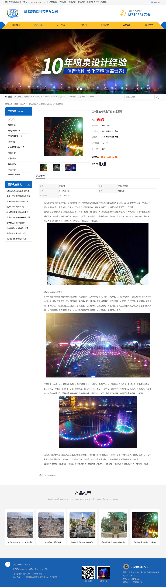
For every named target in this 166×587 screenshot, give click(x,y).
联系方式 (149, 25)
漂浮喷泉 (12, 142)
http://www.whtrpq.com (47, 475)
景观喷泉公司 (14, 131)
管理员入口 (44, 577)
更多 (29, 185)
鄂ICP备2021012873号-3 (39, 569)
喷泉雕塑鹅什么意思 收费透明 (82, 542)
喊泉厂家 (12, 125)
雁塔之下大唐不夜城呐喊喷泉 (18, 196)
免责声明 (35, 577)
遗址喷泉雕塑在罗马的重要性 (18, 217)
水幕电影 (12, 153)
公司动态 (105, 25)
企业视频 (60, 25)
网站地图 (53, 577)
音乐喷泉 (12, 164)
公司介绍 (83, 25)
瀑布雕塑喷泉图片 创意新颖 (51, 542)
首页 (16, 104)
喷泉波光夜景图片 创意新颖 (113, 542)
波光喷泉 (33, 104)
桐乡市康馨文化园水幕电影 (17, 212)
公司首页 (16, 25)
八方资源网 (27, 577)
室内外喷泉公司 (15, 136)
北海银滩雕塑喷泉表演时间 (17, 202)
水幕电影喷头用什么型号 (16, 233)
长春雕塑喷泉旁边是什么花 (17, 228)
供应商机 (38, 25)
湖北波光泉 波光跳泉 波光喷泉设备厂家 (18, 191)
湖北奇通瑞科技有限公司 (22, 574)
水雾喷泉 (12, 170)
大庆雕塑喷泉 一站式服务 (20, 542)
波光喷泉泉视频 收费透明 (144, 542)
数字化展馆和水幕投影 (15, 223)
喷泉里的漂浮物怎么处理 (16, 239)
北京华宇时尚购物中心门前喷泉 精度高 (18, 207)
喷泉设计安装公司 (16, 147)
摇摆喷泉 (12, 158)
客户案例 (127, 25)
